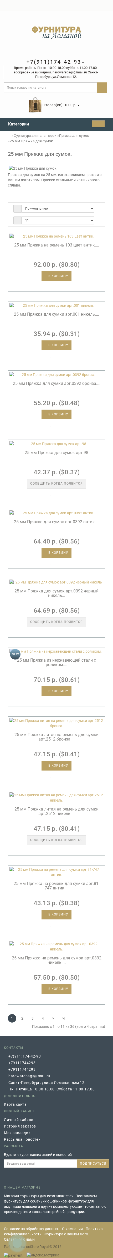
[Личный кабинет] (80, 5)
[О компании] (100, 5)
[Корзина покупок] (87, 5)
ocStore (32, 1247)
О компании (72, 1229)
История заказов (20, 1126)
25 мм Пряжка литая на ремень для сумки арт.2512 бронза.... (56, 737)
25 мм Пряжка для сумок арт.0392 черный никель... (56, 593)
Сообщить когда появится (56, 483)
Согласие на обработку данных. (31, 1229)
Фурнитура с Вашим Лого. (66, 1234)
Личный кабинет (19, 1120)
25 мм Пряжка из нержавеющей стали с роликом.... (56, 662)
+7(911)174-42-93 (24, 1056)
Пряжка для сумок (74, 136)
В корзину (57, 276)
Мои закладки (17, 1133)
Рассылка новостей (22, 1139)
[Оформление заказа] (93, 5)
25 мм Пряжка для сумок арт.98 (56, 452)
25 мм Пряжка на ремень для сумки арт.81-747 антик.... (57, 886)
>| (63, 1018)
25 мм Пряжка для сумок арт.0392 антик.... (56, 521)
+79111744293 (21, 1063)
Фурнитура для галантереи (35, 136)
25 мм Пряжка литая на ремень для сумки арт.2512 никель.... (56, 811)
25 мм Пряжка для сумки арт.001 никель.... (56, 314)
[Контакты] (106, 5)
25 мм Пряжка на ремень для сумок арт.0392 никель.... (56, 960)
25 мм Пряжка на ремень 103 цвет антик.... (56, 245)
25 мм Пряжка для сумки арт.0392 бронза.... (56, 383)
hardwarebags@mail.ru (29, 1076)
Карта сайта (15, 1104)
